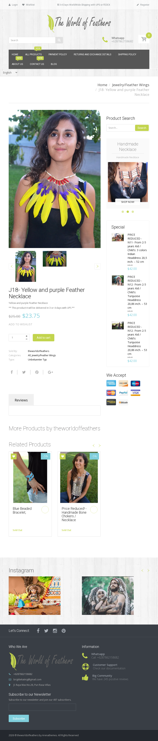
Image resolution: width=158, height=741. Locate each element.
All (29, 355)
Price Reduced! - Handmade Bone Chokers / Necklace (74, 514)
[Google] (50, 372)
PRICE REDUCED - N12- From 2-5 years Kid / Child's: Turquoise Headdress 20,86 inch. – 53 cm (137, 292)
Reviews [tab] (21, 400)
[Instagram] (55, 630)
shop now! (127, 202)
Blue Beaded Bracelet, (22, 510)
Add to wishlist (20, 324)
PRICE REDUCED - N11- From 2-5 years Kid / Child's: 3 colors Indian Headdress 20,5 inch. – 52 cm (137, 248)
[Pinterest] (63, 630)
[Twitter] (23, 372)
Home (102, 84)
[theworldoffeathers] (79, 22)
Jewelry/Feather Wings (130, 84)
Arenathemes (49, 735)
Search (142, 127)
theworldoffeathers (38, 351)
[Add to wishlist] (14, 456)
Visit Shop (42, 595)
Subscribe (19, 718)
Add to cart (43, 337)
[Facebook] (11, 372)
